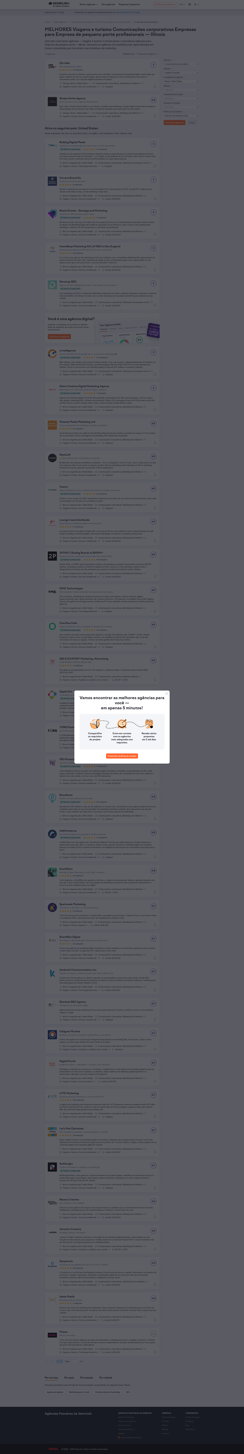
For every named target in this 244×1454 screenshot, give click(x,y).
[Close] (167, 694)
